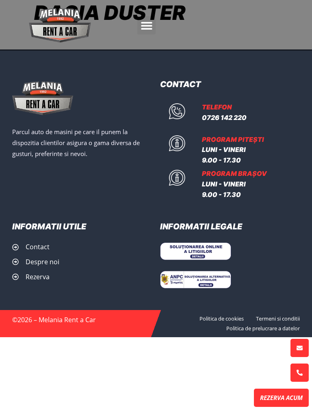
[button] (146, 25)
